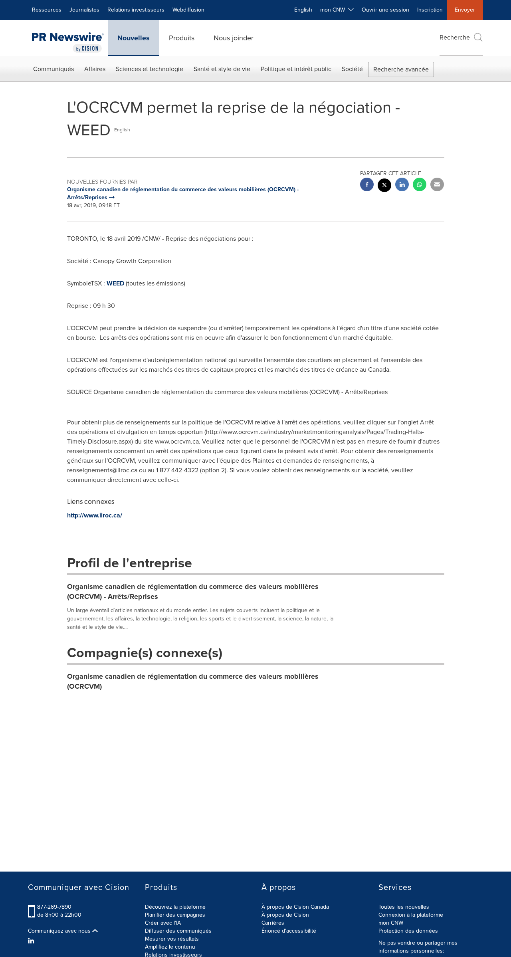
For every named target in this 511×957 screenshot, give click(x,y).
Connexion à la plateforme (410, 915)
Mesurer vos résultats (172, 939)
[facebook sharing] (367, 185)
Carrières (272, 923)
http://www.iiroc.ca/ (94, 515)
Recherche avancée (401, 69)
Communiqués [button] (53, 68)
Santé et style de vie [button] (222, 68)
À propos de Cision (285, 915)
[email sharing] (437, 185)
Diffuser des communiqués (178, 931)
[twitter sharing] (384, 186)
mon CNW (390, 923)
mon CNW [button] (334, 10)
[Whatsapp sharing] (419, 185)
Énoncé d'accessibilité (288, 931)
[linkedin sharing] (402, 185)
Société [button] (352, 68)
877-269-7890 (54, 907)
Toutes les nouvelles (403, 907)
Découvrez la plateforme (175, 907)
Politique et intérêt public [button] (296, 68)
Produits (181, 38)
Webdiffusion (188, 10)
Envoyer (465, 10)
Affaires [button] (94, 68)
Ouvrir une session (385, 10)
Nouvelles (133, 38)
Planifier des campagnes (175, 915)
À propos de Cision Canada (295, 907)
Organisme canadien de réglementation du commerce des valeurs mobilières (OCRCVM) (193, 681)
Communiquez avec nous (60, 931)
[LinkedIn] (32, 941)
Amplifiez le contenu (170, 947)
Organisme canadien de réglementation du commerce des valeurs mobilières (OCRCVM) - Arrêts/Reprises (193, 591)
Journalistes (84, 10)
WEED (115, 283)
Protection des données (408, 931)
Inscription (430, 10)
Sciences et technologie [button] (149, 68)
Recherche (455, 37)
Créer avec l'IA (163, 923)
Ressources (46, 10)
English (303, 10)
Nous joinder (234, 38)
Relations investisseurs (135, 10)
